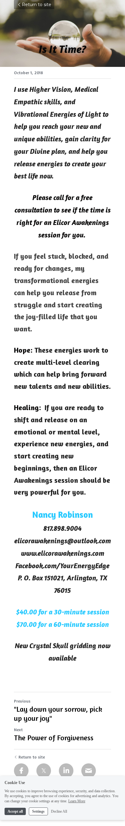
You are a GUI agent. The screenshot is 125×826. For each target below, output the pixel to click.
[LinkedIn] (66, 770)
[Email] (88, 770)
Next (18, 729)
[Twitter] (43, 770)
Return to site (36, 4)
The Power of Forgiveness (53, 737)
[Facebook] (21, 770)
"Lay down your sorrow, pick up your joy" (58, 714)
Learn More (76, 801)
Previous (22, 700)
